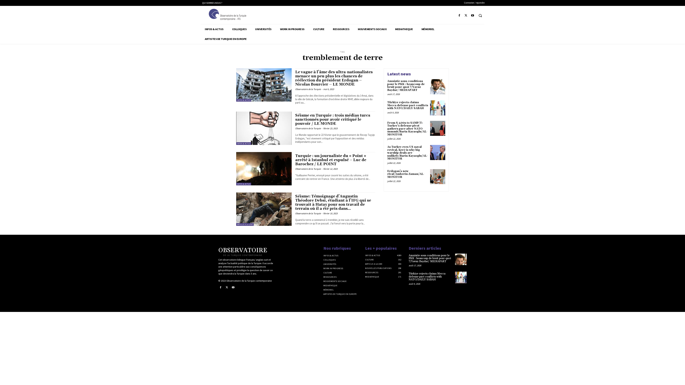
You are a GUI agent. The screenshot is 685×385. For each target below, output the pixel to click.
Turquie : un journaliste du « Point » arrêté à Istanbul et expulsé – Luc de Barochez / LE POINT (330, 160)
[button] (480, 15)
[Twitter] (466, 15)
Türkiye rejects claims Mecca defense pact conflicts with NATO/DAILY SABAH (407, 105)
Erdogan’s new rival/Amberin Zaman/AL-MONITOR (405, 174)
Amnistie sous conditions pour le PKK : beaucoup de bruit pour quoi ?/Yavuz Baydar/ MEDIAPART (406, 85)
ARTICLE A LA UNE (245, 224)
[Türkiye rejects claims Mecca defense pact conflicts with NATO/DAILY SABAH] (437, 107)
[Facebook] (459, 15)
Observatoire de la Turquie (308, 89)
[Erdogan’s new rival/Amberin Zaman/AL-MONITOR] (437, 176)
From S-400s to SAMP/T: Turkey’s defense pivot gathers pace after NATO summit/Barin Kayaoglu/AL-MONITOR (407, 128)
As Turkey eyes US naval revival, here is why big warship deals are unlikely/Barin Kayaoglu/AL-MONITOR (407, 152)
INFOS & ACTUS (243, 100)
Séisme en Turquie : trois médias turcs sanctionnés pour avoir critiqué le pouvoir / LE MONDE (332, 119)
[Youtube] (472, 15)
